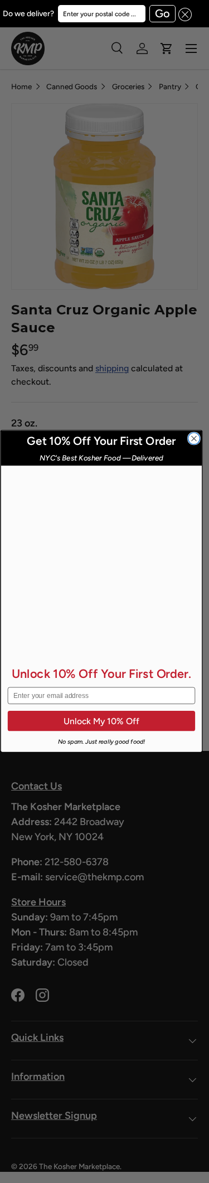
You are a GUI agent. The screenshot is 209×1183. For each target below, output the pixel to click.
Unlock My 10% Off (101, 721)
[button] (184, 13)
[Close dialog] (194, 438)
